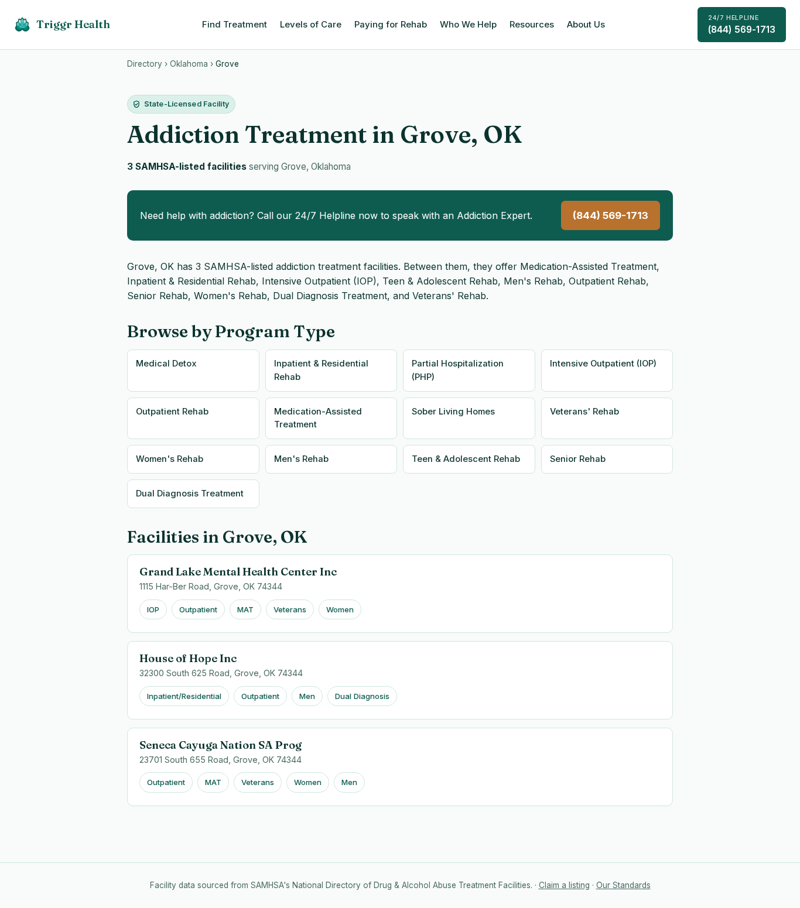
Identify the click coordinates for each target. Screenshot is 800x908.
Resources (532, 24)
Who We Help (468, 24)
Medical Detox (166, 363)
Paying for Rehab (390, 24)
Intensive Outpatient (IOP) (603, 363)
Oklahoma (189, 63)
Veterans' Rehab (584, 411)
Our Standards (623, 885)
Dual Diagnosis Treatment (190, 493)
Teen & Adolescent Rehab (466, 459)
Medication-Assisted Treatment (318, 418)
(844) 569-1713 (741, 24)
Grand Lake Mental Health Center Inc (238, 571)
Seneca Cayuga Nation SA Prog (220, 745)
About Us (586, 24)
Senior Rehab (578, 459)
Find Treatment (234, 24)
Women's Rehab (169, 459)
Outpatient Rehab (172, 411)
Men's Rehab (301, 459)
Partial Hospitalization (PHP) (458, 370)
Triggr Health (73, 24)
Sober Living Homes (453, 411)
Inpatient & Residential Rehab (321, 370)
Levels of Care (310, 24)
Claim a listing (564, 885)
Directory (144, 63)
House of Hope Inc (188, 658)
